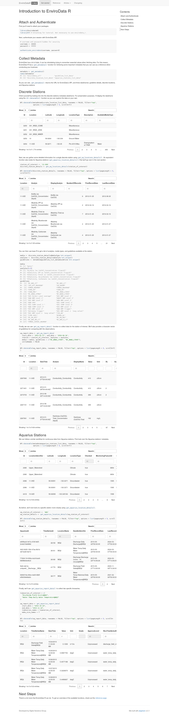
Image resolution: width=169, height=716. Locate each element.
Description (88, 115)
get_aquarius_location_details (53, 514)
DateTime (43, 361)
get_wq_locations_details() (90, 157)
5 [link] (96, 243)
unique (67, 255)
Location (32, 115)
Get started (45, 3)
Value (90, 361)
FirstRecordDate (91, 183)
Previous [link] (70, 149)
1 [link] (77, 149)
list (44, 105)
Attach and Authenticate (129, 16)
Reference (56, 3)
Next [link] (113, 149)
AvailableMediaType (105, 115)
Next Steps (125, 29)
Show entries (27, 110)
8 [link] (107, 500)
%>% (62, 255)
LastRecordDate (108, 183)
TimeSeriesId (48, 531)
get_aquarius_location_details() (64, 160)
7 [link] (107, 686)
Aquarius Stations (127, 26)
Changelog (78, 3)
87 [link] (107, 427)
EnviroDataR (25, 2)
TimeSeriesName (37, 631)
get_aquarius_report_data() (44, 588)
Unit (98, 361)
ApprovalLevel (93, 631)
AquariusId (24, 531)
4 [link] (91, 149)
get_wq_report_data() (43, 326)
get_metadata (36, 71)
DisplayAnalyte (57, 183)
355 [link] (106, 149)
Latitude (48, 115)
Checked (88, 456)
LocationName (63, 531)
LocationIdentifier (36, 456)
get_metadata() (40, 65)
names (22, 74)
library (23, 30)
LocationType (74, 115)
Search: (91, 110)
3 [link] (86, 149)
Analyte (34, 183)
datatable (28, 102)
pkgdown (142, 711)
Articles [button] (67, 3)
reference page (101, 698)
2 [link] (82, 149)
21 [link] (107, 243)
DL (107, 361)
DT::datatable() (33, 98)
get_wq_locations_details (57, 166)
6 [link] (102, 686)
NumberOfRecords (74, 183)
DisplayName (79, 361)
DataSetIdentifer (79, 531)
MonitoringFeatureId (104, 456)
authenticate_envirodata (30, 50)
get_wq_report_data (45, 333)
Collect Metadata (127, 19)
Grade (81, 631)
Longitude (60, 115)
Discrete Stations (127, 22)
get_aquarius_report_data (48, 604)
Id (24, 115)
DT (28, 33)
